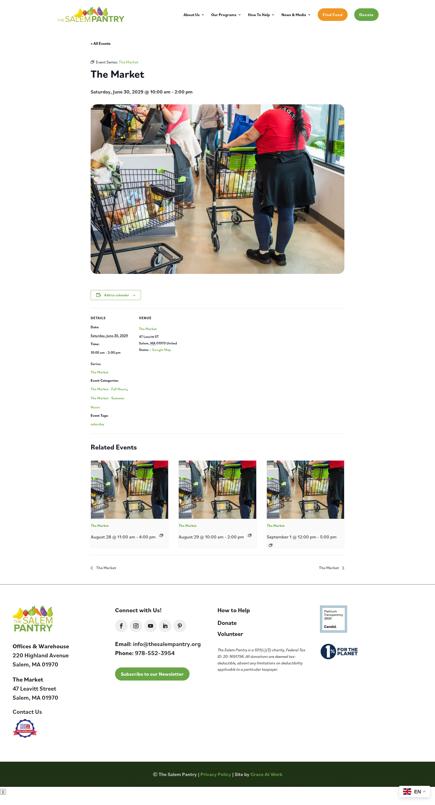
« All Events (101, 43)
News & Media (293, 15)
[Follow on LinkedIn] (165, 626)
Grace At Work (266, 774)
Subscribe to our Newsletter (152, 674)
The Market (99, 372)
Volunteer (230, 633)
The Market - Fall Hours (109, 389)
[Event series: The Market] (161, 535)
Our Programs (223, 15)
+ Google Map (160, 349)
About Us (192, 15)
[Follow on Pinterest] (179, 626)
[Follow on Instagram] (136, 626)
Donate (366, 14)
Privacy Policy (215, 774)
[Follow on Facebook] (121, 626)
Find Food (333, 14)
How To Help (259, 15)
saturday (97, 424)
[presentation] (129, 490)
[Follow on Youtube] (150, 626)
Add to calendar (116, 295)
